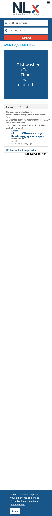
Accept (15, 511)
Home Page (16, 136)
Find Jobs (26, 37)
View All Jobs (14, 131)
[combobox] (26, 23)
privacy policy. (17, 504)
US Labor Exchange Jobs (21, 150)
